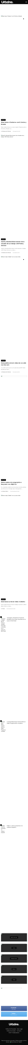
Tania (3, 608)
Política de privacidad (11, 1029)
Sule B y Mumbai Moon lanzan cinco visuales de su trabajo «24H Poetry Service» (12, 243)
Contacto (19, 1030)
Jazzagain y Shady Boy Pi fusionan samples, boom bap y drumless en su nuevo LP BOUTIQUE (16, 619)
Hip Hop (3, 479)
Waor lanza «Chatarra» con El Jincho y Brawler (13, 123)
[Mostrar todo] (14, 937)
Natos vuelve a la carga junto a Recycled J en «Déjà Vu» (11, 483)
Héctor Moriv (5, 491)
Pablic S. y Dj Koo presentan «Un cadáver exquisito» (15, 826)
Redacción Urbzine (6, 131)
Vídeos (3, 119)
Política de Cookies (11, 1030)
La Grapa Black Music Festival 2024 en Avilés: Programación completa (16, 722)
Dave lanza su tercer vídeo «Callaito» (13, 602)
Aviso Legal (19, 1029)
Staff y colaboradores (14, 1032)
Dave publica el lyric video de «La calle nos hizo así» (13, 364)
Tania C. (20, 1041)
